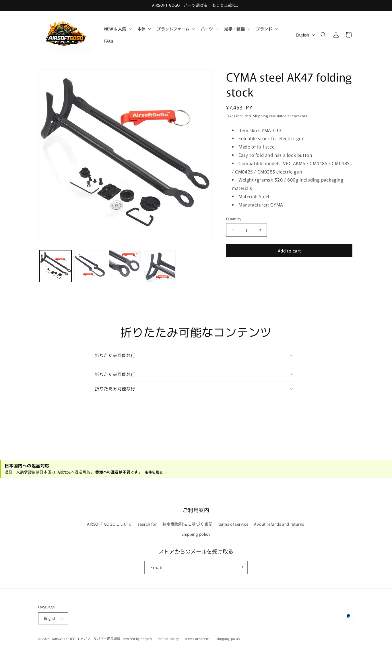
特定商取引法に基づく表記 (187, 524)
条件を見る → (156, 471)
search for (147, 524)
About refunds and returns (279, 524)
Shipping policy (196, 534)
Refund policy (168, 638)
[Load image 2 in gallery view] (90, 266)
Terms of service (198, 638)
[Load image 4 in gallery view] (160, 266)
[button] (117, 29)
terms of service (233, 524)
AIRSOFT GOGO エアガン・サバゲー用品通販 (86, 638)
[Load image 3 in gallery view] (125, 266)
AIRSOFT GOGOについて (109, 524)
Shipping (260, 115)
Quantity (233, 218)
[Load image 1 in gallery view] (55, 266)
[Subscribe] (241, 567)
